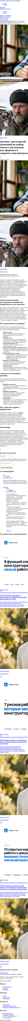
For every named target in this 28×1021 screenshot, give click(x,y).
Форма (13, 521)
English (6, 19)
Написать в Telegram (5, 15)
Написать (2, 7)
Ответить (5, 487)
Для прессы (6, 997)
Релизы (5, 4)
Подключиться (4, 972)
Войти (1, 8)
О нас (4, 995)
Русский (2, 19)
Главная (2, 21)
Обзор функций (7, 987)
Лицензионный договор (9, 1006)
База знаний (6, 1004)
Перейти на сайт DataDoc (13, 0)
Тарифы (5, 988)
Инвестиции (6, 998)
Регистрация (7, 8)
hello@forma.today (8, 1013)
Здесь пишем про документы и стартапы (11, 974)
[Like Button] (3, 486)
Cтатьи (5, 3)
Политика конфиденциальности (11, 1007)
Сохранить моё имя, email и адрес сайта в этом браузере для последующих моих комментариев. (13, 459)
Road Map (5, 989)
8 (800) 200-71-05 (7, 1017)
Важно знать (8, 21)
